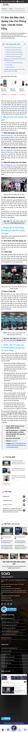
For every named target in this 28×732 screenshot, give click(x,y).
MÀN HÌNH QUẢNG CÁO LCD (7, 618)
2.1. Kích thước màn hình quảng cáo (13, 62)
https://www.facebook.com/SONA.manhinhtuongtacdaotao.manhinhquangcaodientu (16, 445)
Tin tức (10, 8)
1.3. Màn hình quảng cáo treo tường (13, 54)
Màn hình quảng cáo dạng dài (8, 628)
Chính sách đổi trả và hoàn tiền (8, 657)
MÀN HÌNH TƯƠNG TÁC (6, 637)
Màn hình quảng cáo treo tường (10, 165)
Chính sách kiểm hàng (6, 663)
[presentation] (1, 85)
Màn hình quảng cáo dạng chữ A (9, 625)
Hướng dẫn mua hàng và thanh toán (9, 648)
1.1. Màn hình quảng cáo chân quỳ (13, 49)
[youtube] (11, 604)
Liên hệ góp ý (4, 666)
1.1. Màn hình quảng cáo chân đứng (13, 52)
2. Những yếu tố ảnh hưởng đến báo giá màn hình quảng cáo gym (14, 59)
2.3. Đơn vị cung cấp (10, 67)
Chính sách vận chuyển (6, 651)
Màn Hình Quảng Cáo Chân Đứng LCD (10, 631)
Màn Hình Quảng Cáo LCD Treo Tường (10, 622)
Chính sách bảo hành (5, 654)
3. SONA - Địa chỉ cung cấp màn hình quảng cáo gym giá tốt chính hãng (14, 70)
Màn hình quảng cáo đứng (8, 150)
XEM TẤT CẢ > (7, 483)
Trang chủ (4, 8)
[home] (5, 5)
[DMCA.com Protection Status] (6, 717)
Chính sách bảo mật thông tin (7, 660)
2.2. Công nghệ (8, 65)
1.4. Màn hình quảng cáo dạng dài (13, 56)
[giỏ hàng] (25, 729)
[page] (14, 684)
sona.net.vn (14, 441)
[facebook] (2, 604)
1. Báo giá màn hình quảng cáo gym (12, 47)
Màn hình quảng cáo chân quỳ (9, 135)
